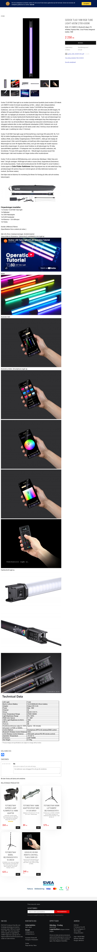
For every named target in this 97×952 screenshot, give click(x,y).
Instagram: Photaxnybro (31, 939)
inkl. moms (37, 904)
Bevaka (80, 43)
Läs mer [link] (32, 4)
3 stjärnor (6, 764)
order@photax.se (29, 934)
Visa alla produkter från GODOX (74, 58)
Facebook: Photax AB (31, 938)
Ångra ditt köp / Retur (31, 945)
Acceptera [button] (86, 3)
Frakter (27, 943)
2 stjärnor (4, 764)
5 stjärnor (10, 764)
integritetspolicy (59, 915)
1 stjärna (3, 764)
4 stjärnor (8, 764)
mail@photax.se (29, 932)
